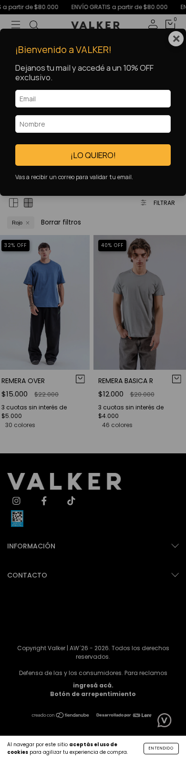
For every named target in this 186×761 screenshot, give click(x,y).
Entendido (161, 748)
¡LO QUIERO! (93, 155)
